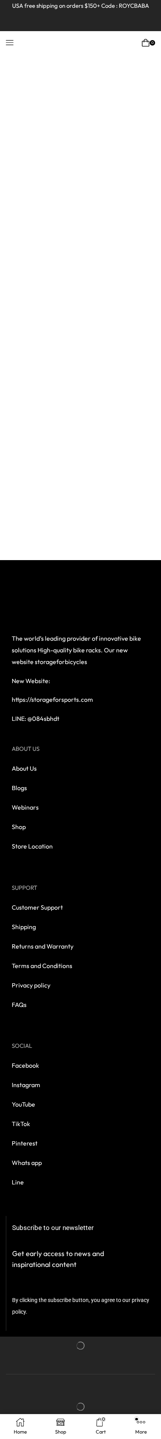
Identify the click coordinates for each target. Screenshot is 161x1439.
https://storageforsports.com (52, 699)
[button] (10, 43)
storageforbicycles (61, 662)
